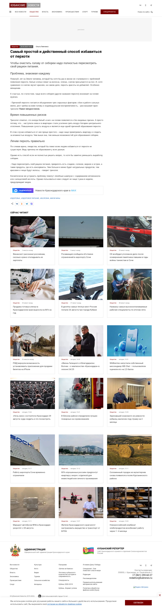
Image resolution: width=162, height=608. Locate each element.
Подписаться (25, 190)
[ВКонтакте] (17, 204)
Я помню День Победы (92, 565)
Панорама (63, 565)
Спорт (85, 12)
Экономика (57, 12)
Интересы (38, 584)
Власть (45, 12)
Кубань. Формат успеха (68, 588)
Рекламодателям (89, 578)
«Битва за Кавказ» (66, 569)
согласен (138, 603)
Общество (34, 12)
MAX (73, 190)
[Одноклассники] (22, 204)
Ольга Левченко (42, 47)
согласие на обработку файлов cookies (64, 604)
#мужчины (55, 198)
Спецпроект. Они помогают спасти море (92, 569)
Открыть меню (10, 12)
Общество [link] (16, 250)
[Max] (31, 204)
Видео (36, 572)
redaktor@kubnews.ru (140, 577)
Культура (38, 565)
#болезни (44, 198)
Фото (36, 569)
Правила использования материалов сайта (92, 583)
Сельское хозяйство (42, 580)
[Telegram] (27, 204)
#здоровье (15, 198)
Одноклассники (145, 5)
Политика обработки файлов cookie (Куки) (91, 589)
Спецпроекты (109, 12)
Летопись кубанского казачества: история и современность (67, 574)
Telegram (151, 5)
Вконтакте (140, 5)
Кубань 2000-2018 (66, 584)
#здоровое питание (30, 198)
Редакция (86, 574)
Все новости (20, 12)
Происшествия (72, 12)
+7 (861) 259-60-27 (142, 575)
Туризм (94, 12)
